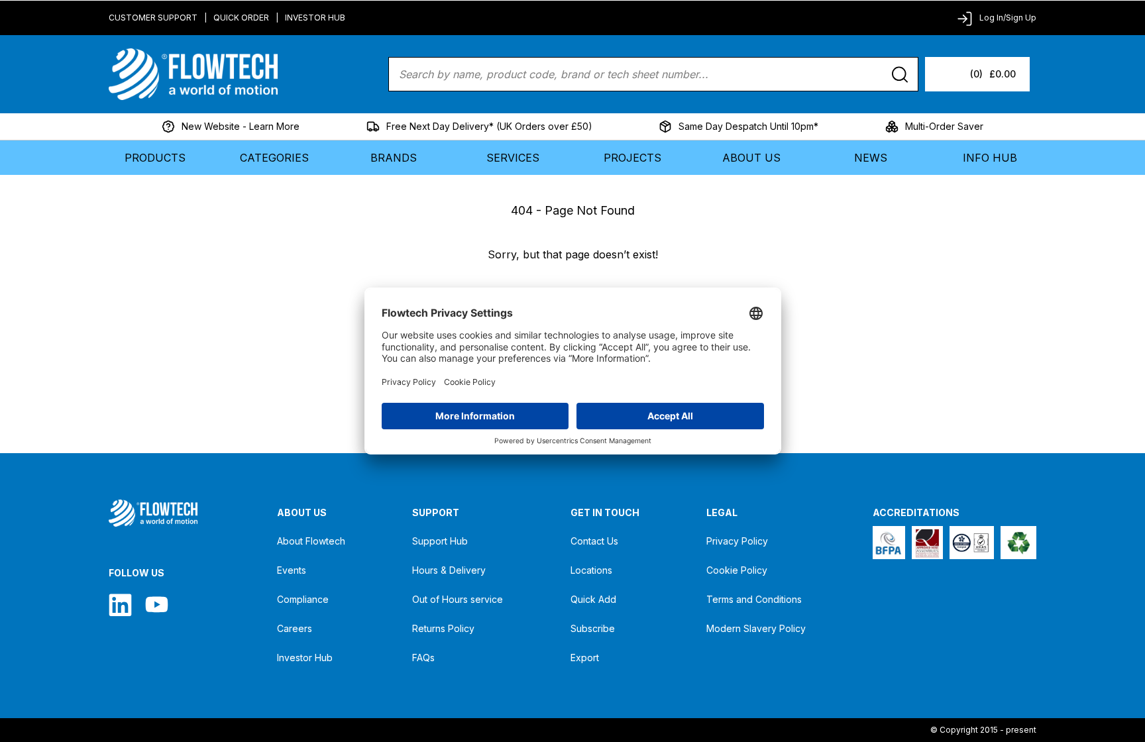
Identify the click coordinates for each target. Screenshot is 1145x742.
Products (155, 157)
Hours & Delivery (449, 570)
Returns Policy (443, 628)
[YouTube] (156, 604)
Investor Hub (315, 18)
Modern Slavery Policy (756, 628)
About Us (751, 157)
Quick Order (241, 18)
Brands (393, 157)
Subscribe (593, 628)
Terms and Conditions (754, 599)
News (870, 157)
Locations (591, 570)
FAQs (423, 657)
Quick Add (593, 599)
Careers (294, 628)
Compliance (303, 599)
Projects (632, 157)
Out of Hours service (457, 599)
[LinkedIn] (120, 604)
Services (512, 157)
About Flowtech (311, 541)
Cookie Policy (736, 570)
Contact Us (594, 541)
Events (291, 570)
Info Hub (990, 157)
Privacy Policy (737, 541)
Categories (274, 157)
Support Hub (440, 541)
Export (585, 657)
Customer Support (153, 18)
